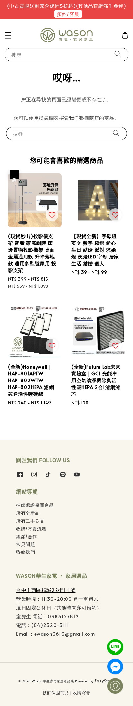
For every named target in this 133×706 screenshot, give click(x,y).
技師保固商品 (56, 693)
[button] (8, 35)
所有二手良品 (30, 521)
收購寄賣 (81, 693)
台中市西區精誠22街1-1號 (45, 589)
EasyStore (105, 681)
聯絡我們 (25, 552)
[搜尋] (117, 54)
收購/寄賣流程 (31, 529)
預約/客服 (68, 13)
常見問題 (25, 544)
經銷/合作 (26, 536)
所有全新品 (28, 513)
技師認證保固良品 (35, 505)
